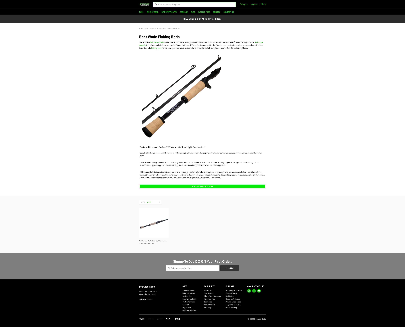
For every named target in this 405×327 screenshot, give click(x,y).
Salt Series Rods (157, 42)
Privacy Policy (231, 307)
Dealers (216, 12)
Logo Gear (186, 307)
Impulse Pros (204, 12)
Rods (141, 12)
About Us (208, 290)
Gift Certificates (169, 12)
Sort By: (143, 202)
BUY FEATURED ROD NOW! (202, 186)
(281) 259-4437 (146, 299)
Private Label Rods (233, 302)
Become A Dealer (233, 299)
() (264, 4)
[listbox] (154, 202)
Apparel (185, 305)
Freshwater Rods (189, 299)
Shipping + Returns (234, 290)
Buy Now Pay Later (233, 305)
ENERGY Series (188, 290)
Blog (193, 12)
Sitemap (207, 307)
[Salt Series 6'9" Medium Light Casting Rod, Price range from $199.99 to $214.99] (154, 223)
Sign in (245, 4)
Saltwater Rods (188, 302)
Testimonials (209, 305)
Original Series (188, 293)
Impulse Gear (152, 12)
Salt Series (187, 296)
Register (254, 4)
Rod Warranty (231, 293)
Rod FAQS (230, 296)
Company (184, 12)
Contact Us (228, 12)
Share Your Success (212, 296)
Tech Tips (208, 302)
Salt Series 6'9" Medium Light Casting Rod (153, 241)
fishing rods (156, 48)
